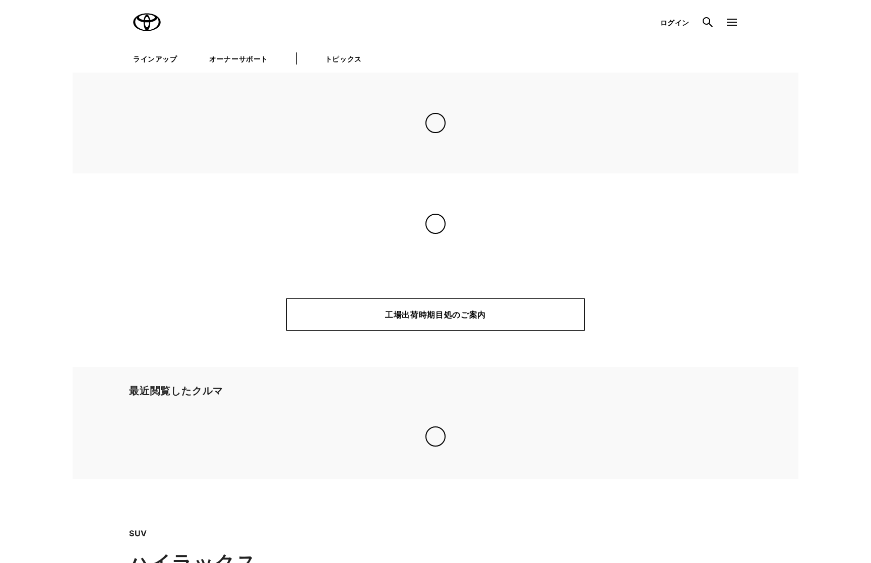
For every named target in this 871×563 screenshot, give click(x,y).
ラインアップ (155, 58)
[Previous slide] (97, 435)
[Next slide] (774, 435)
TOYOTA (147, 22)
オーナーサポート (238, 58)
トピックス (343, 58)
